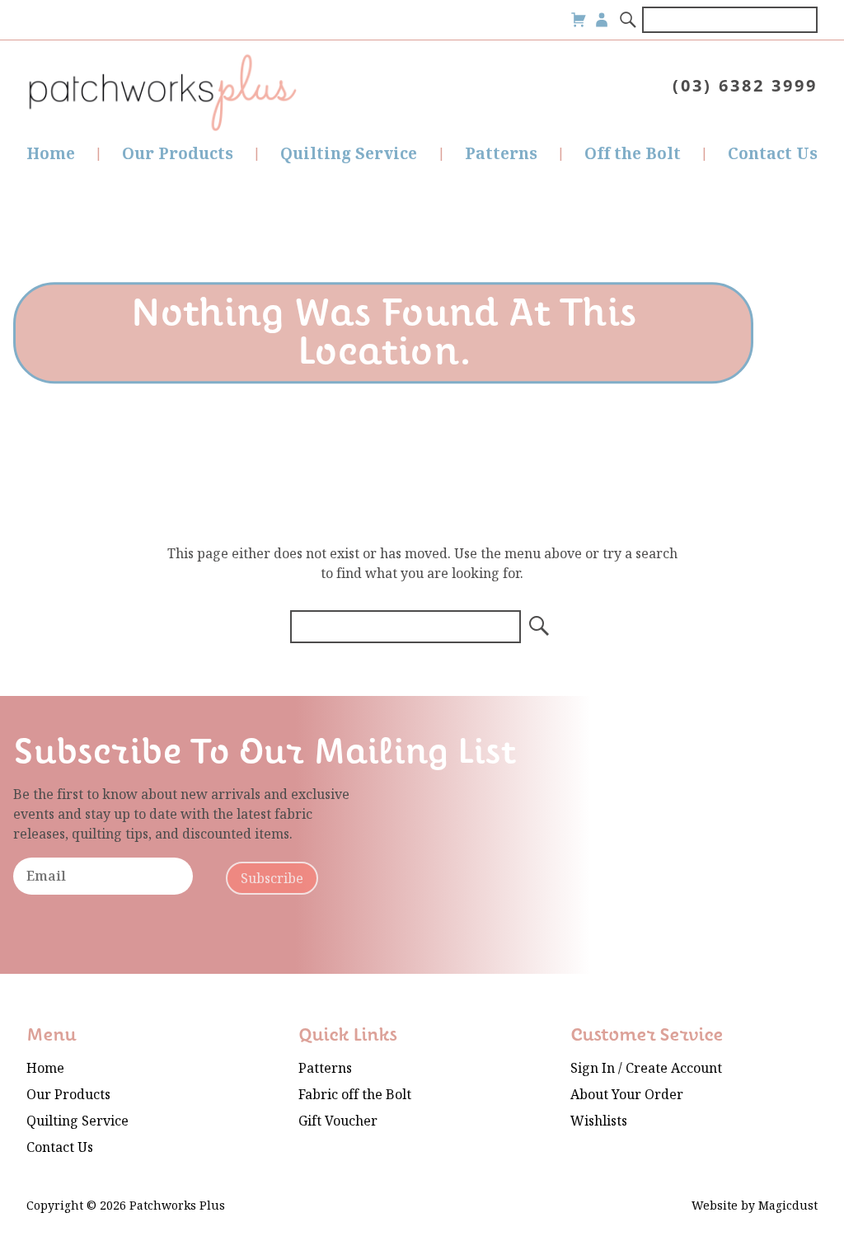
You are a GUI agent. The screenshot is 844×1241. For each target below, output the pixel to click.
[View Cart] (578, 19)
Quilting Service (348, 154)
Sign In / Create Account (646, 1068)
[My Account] (601, 19)
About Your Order (626, 1095)
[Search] (629, 20)
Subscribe (272, 878)
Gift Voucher (337, 1121)
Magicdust (788, 1205)
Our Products (177, 154)
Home (50, 154)
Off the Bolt (632, 154)
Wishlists (598, 1121)
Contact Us (773, 154)
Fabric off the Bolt (354, 1095)
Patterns (501, 154)
